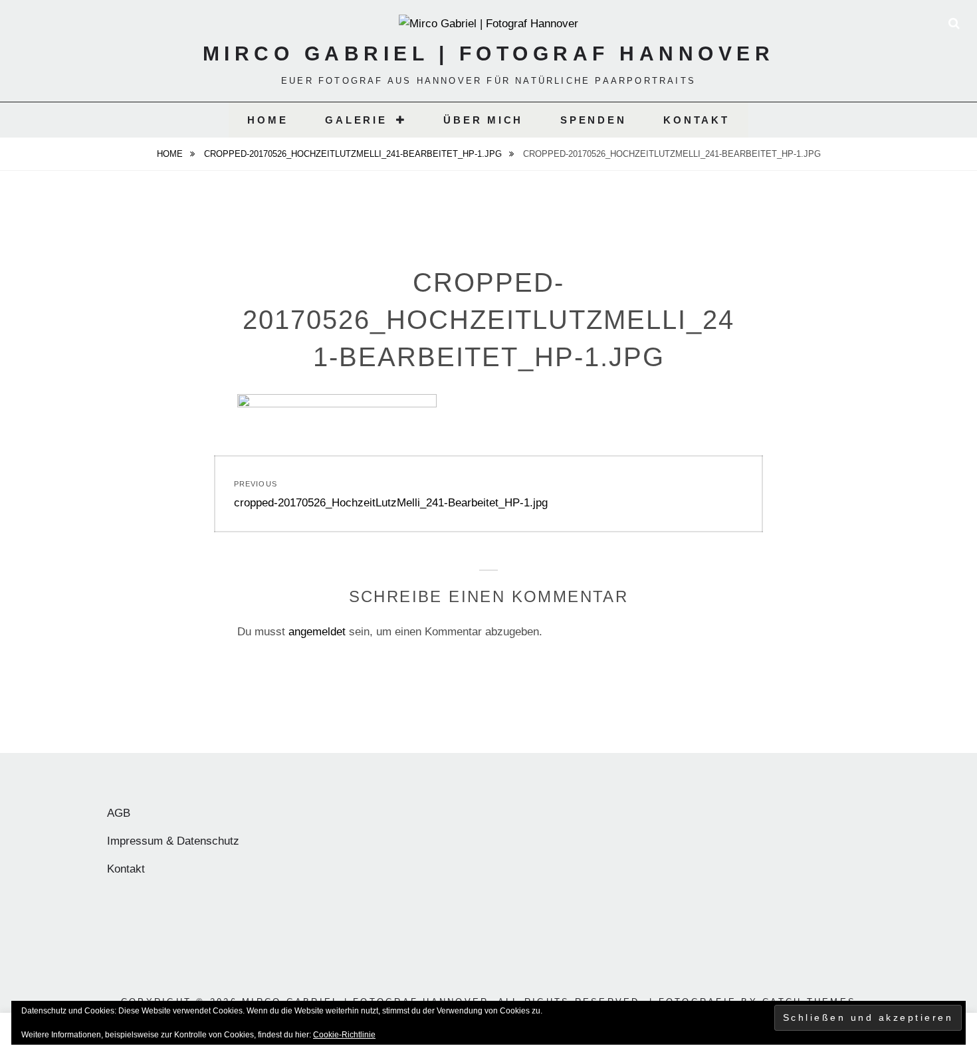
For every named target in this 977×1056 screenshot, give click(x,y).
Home (267, 120)
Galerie (356, 120)
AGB (118, 813)
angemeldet (317, 631)
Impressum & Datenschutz (173, 841)
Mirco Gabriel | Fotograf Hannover (489, 53)
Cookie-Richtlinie (344, 1034)
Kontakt (696, 120)
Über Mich (483, 120)
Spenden (593, 120)
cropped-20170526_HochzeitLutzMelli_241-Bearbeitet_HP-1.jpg (354, 154)
